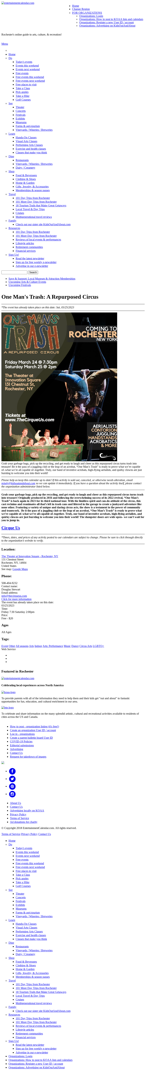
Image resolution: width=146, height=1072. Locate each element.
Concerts (21, 110)
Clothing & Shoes (26, 179)
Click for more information (16, 599)
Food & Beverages (26, 175)
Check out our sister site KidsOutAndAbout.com (43, 224)
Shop (11, 171)
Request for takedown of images (28, 756)
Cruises (20, 212)
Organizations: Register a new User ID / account (106, 22)
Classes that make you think (31, 152)
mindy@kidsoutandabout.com (18, 483)
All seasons (22, 646)
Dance (75, 646)
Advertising (16, 749)
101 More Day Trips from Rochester (36, 201)
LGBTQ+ (98, 646)
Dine (11, 156)
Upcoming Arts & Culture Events (27, 281)
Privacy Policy (18, 814)
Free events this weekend (30, 77)
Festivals (20, 114)
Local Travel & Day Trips (30, 209)
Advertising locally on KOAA (27, 810)
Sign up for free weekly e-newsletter (36, 262)
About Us (15, 803)
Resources (14, 228)
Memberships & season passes (33, 190)
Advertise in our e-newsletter (32, 265)
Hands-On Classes (26, 137)
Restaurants (22, 160)
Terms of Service (19, 818)
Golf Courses (23, 99)
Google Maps (20, 569)
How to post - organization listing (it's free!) (34, 726)
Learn (12, 133)
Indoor (38, 646)
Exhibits (20, 118)
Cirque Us (10, 527)
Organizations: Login (91, 15)
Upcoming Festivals (20, 285)
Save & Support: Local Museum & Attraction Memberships (42, 278)
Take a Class (23, 88)
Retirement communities (29, 247)
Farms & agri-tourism (28, 126)
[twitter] (12, 778)
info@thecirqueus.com (14, 595)
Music (67, 646)
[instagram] (12, 793)
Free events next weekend (30, 80)
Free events (22, 73)
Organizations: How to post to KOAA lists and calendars (111, 19)
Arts (31, 646)
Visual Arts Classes (26, 141)
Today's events (24, 61)
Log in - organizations (22, 733)
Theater (20, 107)
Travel (12, 194)
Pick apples (22, 91)
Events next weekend (28, 69)
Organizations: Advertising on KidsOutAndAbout (107, 25)
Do (10, 58)
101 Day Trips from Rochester (33, 197)
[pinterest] (12, 786)
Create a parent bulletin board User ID (31, 737)
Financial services (26, 250)
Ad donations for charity (23, 821)
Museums (21, 122)
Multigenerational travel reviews (34, 216)
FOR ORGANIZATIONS (87, 12)
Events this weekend (27, 65)
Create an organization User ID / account (33, 730)
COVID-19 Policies (21, 741)
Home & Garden (25, 182)
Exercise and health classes (31, 148)
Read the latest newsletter (30, 258)
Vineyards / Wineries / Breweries (34, 129)
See (11, 103)
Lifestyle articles (25, 243)
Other (12, 646)
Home (75, 5)
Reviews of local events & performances (38, 239)
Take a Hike (22, 95)
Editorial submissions (22, 745)
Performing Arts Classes (29, 144)
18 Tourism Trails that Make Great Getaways (41, 205)
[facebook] (12, 771)
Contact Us (16, 752)
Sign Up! (14, 254)
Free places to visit (26, 84)
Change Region (81, 9)
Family (12, 220)
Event (4, 646)
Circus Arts (85, 646)
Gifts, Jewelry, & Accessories (32, 186)
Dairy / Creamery (25, 167)
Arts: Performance (53, 646)
